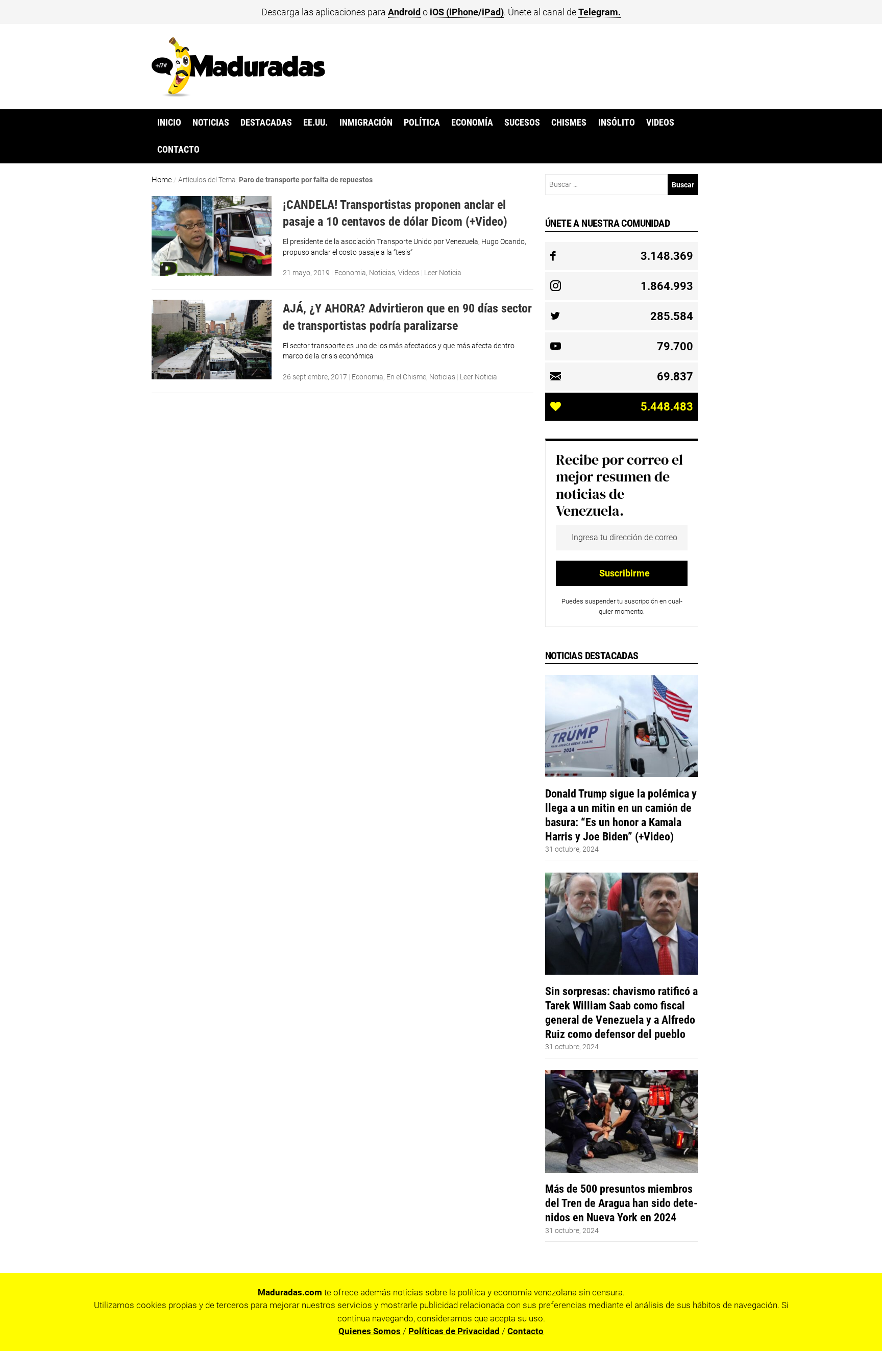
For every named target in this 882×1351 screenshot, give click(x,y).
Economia (350, 273)
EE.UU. (315, 122)
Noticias (210, 122)
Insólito (616, 122)
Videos (660, 122)
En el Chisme (406, 377)
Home (162, 179)
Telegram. (599, 12)
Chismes (568, 122)
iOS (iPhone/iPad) (467, 12)
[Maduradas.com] (238, 93)
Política (422, 122)
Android (404, 12)
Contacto (178, 149)
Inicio (169, 122)
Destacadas (266, 122)
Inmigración (366, 122)
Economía (472, 122)
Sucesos (522, 122)
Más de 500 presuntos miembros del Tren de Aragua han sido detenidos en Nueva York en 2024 (621, 1203)
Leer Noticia (442, 273)
